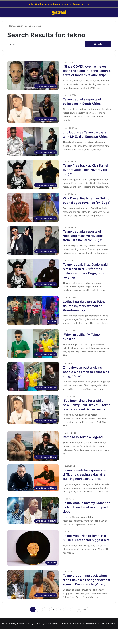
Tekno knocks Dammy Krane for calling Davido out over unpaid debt (86, 507)
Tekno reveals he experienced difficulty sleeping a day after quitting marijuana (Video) (85, 474)
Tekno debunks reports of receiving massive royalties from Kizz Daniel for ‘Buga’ (83, 236)
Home (12, 26)
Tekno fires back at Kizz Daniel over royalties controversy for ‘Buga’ (85, 170)
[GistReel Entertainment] (59, 12)
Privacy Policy (108, 623)
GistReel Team (93, 623)
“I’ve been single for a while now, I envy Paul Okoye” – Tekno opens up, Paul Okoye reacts (86, 405)
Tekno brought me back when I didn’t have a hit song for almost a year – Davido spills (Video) (86, 580)
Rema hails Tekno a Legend (83, 437)
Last (84, 609)
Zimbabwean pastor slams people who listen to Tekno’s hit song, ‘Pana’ (86, 372)
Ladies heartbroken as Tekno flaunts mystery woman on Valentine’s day (84, 306)
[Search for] (114, 13)
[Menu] (3, 13)
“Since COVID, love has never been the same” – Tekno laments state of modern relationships (87, 71)
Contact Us (78, 623)
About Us (66, 623)
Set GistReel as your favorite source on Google (56, 4)
